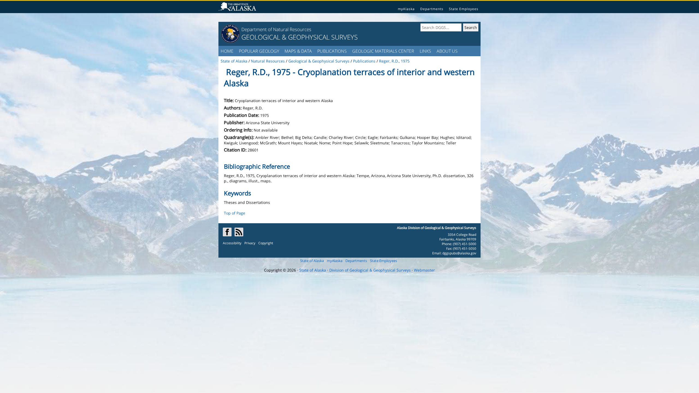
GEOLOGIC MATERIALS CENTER (383, 51)
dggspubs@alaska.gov (459, 253)
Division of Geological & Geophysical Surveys (370, 270)
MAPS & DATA (298, 51)
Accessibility (232, 243)
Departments (431, 9)
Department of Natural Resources (276, 29)
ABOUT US (447, 51)
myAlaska (406, 9)
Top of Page (234, 213)
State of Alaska (312, 260)
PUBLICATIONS (332, 51)
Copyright (265, 243)
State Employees (463, 9)
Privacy (249, 243)
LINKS (425, 51)
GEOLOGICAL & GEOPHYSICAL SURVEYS (299, 36)
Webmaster (424, 270)
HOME (227, 51)
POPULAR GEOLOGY (259, 51)
